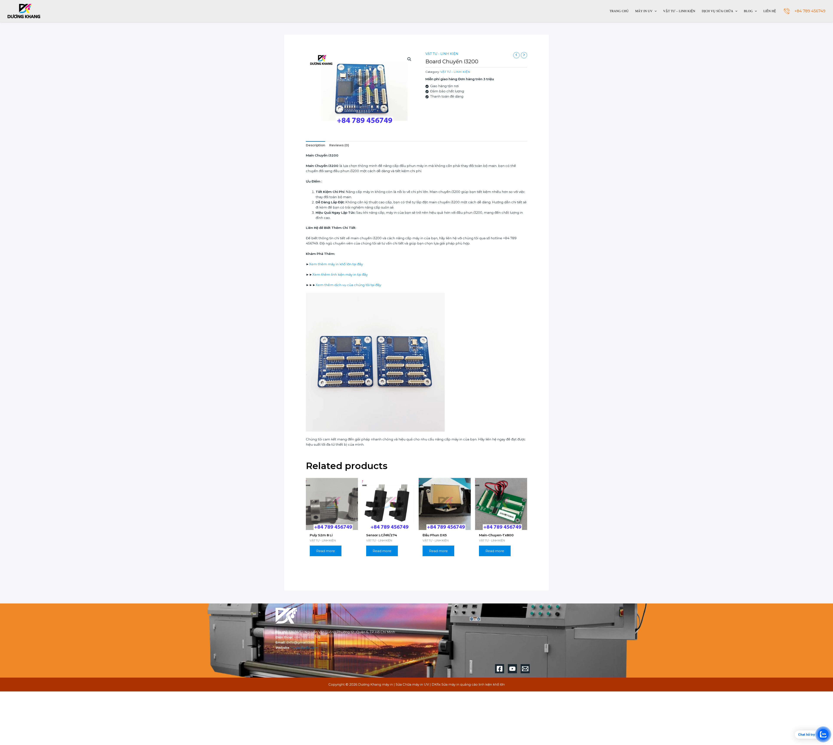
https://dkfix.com (304, 648)
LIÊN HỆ (769, 11)
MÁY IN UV (644, 11)
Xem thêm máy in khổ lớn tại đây (336, 264)
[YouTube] (512, 668)
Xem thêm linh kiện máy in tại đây (340, 274)
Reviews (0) (339, 145)
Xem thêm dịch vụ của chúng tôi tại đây (348, 285)
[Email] (525, 668)
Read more (325, 551)
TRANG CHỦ (619, 11)
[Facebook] (499, 668)
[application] (655, 11)
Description (315, 145)
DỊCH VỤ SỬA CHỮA (717, 11)
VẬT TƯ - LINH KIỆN (441, 54)
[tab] (315, 145)
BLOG (748, 11)
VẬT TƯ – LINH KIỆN (679, 11)
